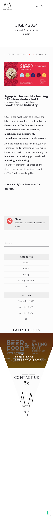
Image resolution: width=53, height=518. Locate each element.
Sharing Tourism (26, 280)
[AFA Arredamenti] (7, 5)
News (26, 262)
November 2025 (26, 301)
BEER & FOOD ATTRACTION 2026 (28, 357)
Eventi (31, 54)
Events (26, 268)
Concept (26, 274)
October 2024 (26, 313)
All (26, 286)
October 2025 (26, 307)
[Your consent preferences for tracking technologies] (48, 513)
